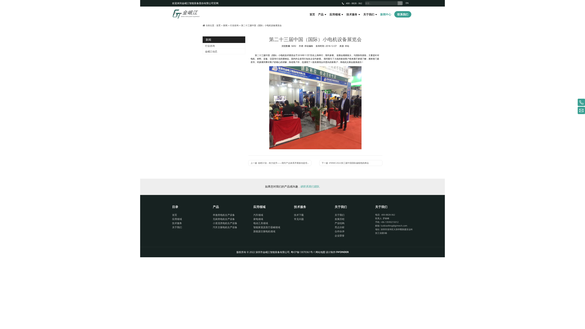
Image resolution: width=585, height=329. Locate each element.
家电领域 (258, 219)
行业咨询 (210, 46)
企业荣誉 (339, 235)
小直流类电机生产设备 (225, 223)
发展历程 (339, 219)
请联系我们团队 (309, 186)
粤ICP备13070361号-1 (303, 252)
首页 (174, 215)
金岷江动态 (211, 51)
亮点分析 (339, 227)
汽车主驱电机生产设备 (225, 227)
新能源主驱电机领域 (264, 231)
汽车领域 (258, 215)
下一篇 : (345, 162)
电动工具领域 (260, 223)
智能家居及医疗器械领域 (266, 227)
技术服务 (177, 223)
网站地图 (320, 252)
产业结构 (339, 223)
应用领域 (177, 219)
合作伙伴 (339, 231)
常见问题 (299, 219)
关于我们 (177, 227)
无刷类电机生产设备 (224, 219)
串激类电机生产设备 (224, 215)
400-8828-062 (387, 214)
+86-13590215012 (390, 222)
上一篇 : (281, 162)
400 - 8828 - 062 (353, 3)
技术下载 (299, 215)
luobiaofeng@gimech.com (394, 225)
